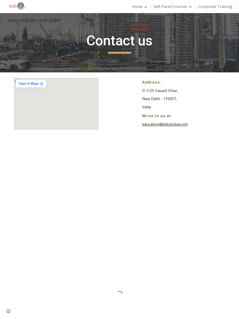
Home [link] (137, 6)
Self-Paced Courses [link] (170, 6)
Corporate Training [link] (215, 6)
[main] (119, 43)
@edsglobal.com (173, 124)
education (150, 124)
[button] (8, 311)
